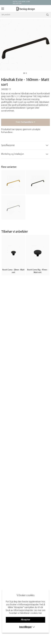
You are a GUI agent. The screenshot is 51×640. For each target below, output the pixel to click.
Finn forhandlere (25, 122)
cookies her (36, 613)
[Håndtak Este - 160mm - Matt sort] (24, 73)
